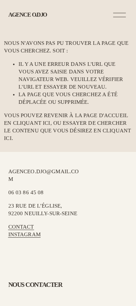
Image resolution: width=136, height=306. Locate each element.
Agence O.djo (27, 15)
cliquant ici (31, 123)
